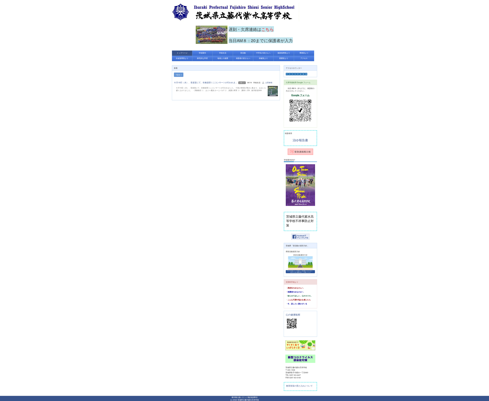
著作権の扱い (237, 397)
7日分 (178, 74)
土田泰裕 (268, 82)
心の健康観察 (293, 314)
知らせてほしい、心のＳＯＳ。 (300, 296)
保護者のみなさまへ (296, 292)
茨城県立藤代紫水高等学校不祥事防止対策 (300, 220)
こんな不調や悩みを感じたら (299, 300)
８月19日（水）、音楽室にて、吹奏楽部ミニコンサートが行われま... (205, 82)
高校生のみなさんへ (296, 288)
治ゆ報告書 (300, 140)
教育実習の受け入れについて (299, 385)
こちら (267, 29)
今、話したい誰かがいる (297, 304)
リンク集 (246, 397)
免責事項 (253, 397)
